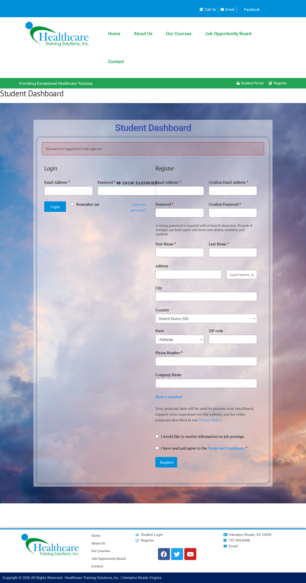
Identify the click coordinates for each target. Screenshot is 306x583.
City (158, 288)
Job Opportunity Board (228, 33)
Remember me (87, 204)
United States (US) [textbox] (174, 318)
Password (107, 182)
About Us (143, 33)
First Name (165, 244)
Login (55, 206)
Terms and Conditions (226, 448)
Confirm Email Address (228, 182)
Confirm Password (225, 204)
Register (167, 462)
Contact (116, 61)
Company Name (168, 374)
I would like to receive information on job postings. (203, 436)
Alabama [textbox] (166, 339)
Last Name (219, 244)
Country (162, 310)
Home (114, 33)
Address (161, 266)
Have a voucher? (169, 396)
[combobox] (206, 318)
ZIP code (216, 330)
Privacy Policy (210, 420)
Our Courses (178, 33)
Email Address (57, 182)
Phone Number (169, 352)
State (159, 330)
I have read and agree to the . (204, 448)
